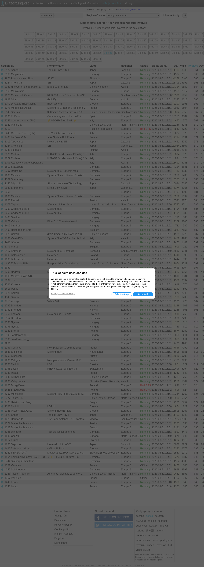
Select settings (122, 294)
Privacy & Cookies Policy (63, 293)
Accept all (143, 294)
